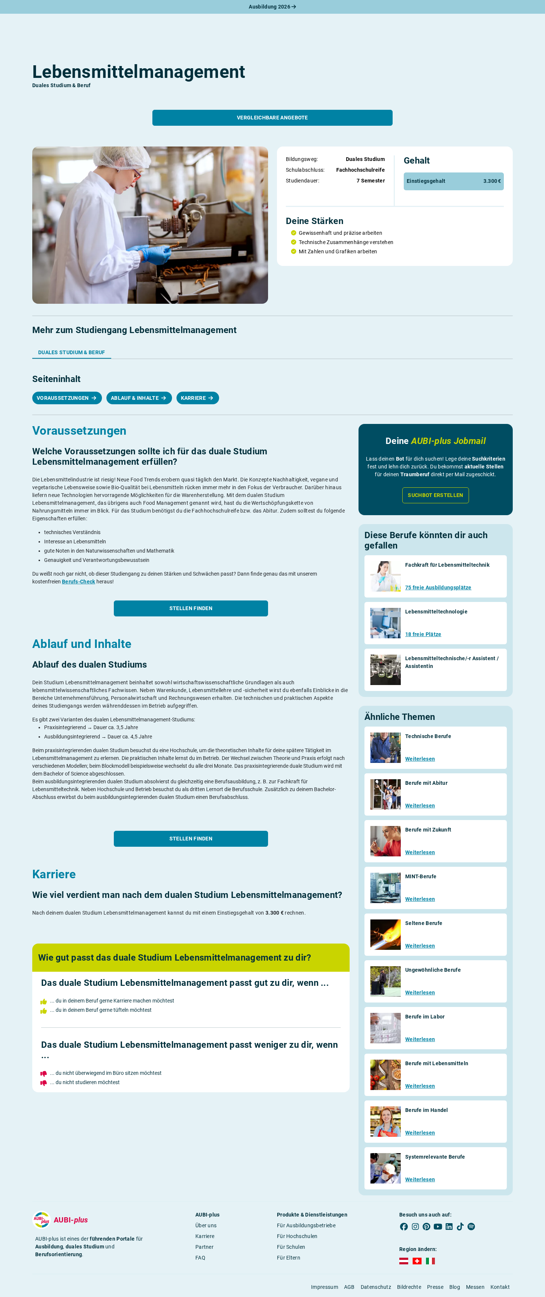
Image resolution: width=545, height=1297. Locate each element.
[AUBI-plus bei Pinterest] (427, 1227)
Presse (435, 1287)
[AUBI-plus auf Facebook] (404, 1227)
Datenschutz (376, 1287)
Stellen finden (190, 608)
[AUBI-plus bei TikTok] (460, 1227)
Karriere (194, 398)
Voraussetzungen (63, 398)
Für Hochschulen (297, 1236)
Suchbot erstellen (435, 495)
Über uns (206, 1225)
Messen (475, 1287)
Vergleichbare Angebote (272, 118)
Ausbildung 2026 (270, 7)
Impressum (324, 1287)
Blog (454, 1287)
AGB (349, 1287)
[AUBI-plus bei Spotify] (471, 1227)
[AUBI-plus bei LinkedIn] (449, 1227)
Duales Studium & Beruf (71, 352)
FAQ (200, 1258)
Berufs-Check (78, 582)
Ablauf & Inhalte (135, 398)
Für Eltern (288, 1258)
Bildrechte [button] (409, 1287)
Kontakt (500, 1287)
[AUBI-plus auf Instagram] (415, 1227)
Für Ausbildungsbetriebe (306, 1225)
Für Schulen (291, 1247)
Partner (204, 1247)
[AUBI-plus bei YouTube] (438, 1227)
